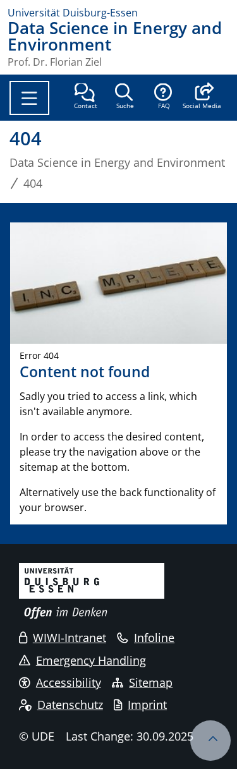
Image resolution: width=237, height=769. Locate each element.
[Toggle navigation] (29, 98)
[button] (202, 97)
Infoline (154, 637)
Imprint (147, 704)
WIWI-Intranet (69, 637)
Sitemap (151, 682)
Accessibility (68, 682)
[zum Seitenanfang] (210, 740)
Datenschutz (70, 704)
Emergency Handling (91, 660)
